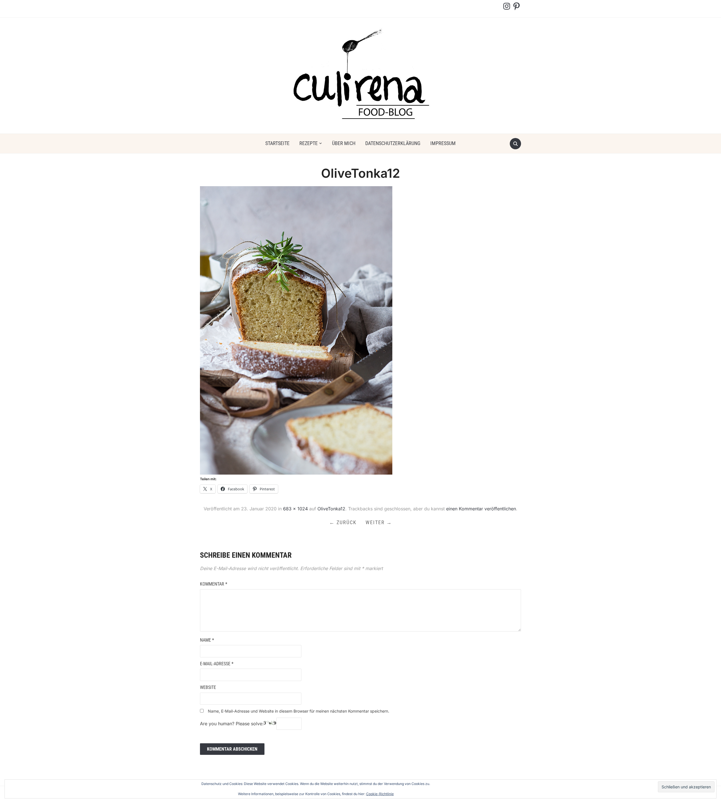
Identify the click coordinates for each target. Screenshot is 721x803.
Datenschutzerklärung (392, 143)
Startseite (277, 143)
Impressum (443, 143)
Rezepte (308, 143)
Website (208, 687)
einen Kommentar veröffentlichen (481, 508)
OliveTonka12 (331, 508)
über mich (343, 143)
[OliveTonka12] (296, 330)
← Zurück (343, 522)
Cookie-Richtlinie (380, 794)
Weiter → (379, 522)
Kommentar (213, 584)
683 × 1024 (295, 508)
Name (207, 640)
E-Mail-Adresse (216, 663)
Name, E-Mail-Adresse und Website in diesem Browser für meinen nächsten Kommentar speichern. (298, 711)
